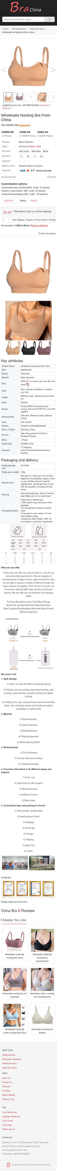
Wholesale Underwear (11, 1059)
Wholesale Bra (19, 29)
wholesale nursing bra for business (15, 995)
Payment (6, 1086)
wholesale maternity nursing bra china (14, 956)
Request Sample (39, 225)
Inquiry (8, 200)
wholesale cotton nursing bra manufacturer (42, 995)
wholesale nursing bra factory (42, 1031)
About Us (6, 1078)
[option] (28, 66)
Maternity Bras (37, 29)
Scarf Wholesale (9, 1112)
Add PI (34, 200)
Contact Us (7, 1082)
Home (5, 29)
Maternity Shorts (9, 1068)
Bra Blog (6, 1091)
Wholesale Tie (8, 1129)
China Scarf (7, 1121)
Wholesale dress (9, 1063)
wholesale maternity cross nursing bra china (14, 1031)
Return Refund (8, 1095)
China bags (7, 1125)
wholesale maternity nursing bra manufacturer (42, 957)
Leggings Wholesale (11, 1116)
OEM (38, 146)
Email (23, 200)
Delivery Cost (8, 1099)
